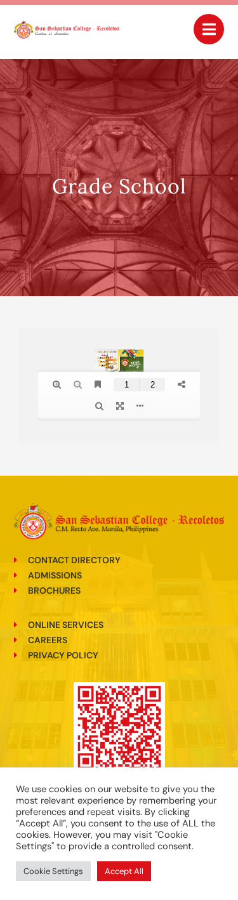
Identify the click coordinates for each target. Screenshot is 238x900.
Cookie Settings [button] (53, 871)
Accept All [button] (124, 871)
